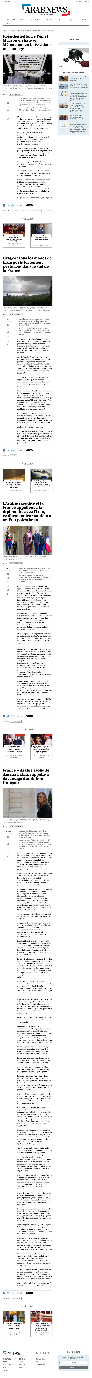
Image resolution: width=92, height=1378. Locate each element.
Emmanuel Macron (36, 211)
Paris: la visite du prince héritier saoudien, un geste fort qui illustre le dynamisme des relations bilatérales (41, 750)
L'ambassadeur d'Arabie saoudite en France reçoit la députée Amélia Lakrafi (14, 1326)
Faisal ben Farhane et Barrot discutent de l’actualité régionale (77, 117)
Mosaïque (8, 24)
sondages (14, 211)
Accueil (5, 30)
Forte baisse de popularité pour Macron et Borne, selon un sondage (14, 238)
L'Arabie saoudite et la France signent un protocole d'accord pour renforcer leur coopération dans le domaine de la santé (78, 108)
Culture (61, 20)
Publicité (38, 1362)
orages (13, 455)
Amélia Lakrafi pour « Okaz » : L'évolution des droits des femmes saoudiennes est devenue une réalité (41, 1327)
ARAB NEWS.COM (9, 1)
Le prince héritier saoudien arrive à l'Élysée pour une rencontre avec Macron (14, 749)
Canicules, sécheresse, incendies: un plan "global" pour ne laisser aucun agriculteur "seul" (41, 483)
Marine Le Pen (47, 211)
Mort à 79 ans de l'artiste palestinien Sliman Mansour (78, 78)
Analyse (49, 735)
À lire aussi (27, 218)
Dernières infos (20, 735)
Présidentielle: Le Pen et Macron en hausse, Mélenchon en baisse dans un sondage (31, 30)
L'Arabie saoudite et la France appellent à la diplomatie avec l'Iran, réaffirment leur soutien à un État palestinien (27, 511)
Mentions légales (40, 1365)
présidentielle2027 (24, 211)
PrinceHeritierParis (16, 721)
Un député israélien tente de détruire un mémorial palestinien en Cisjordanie (79, 86)
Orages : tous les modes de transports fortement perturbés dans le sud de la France (27, 264)
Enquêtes (72, 20)
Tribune (84, 20)
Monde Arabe (10, 20)
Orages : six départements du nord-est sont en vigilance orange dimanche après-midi (14, 484)
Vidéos (21, 1367)
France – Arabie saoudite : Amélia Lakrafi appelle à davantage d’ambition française (27, 776)
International (35, 20)
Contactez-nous (40, 1359)
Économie (49, 20)
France (22, 20)
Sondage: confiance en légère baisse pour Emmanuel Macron (41, 237)
